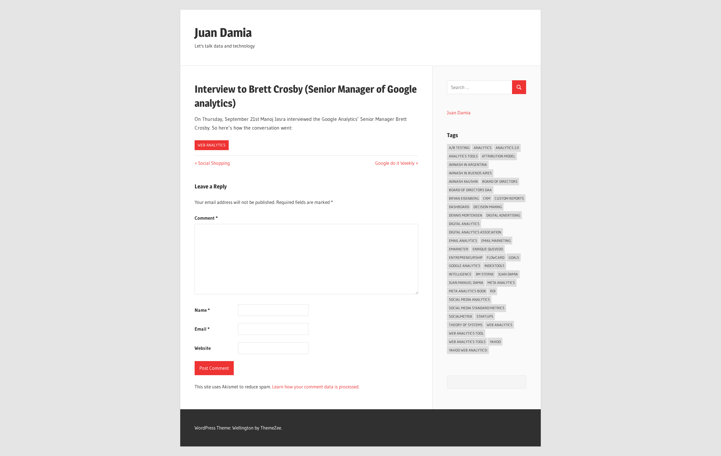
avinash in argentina (468, 164)
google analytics (464, 265)
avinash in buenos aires (470, 173)
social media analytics (469, 299)
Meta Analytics (501, 282)
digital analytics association (475, 232)
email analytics (463, 240)
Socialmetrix (460, 316)
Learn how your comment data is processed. (315, 387)
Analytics (482, 147)
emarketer (458, 249)
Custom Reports (509, 198)
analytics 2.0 (507, 147)
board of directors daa (470, 190)
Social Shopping (214, 163)
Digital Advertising (503, 215)
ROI (492, 291)
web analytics (499, 324)
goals (514, 257)
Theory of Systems (465, 324)
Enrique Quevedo (488, 249)
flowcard (495, 257)
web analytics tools (467, 341)
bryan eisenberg (464, 198)
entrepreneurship (465, 257)
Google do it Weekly (395, 163)
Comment (206, 218)
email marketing (496, 240)
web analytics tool (466, 333)
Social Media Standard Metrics (476, 308)
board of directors (499, 181)
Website (203, 348)
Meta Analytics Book (467, 291)
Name (202, 310)
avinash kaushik (463, 181)
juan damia (508, 274)
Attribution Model (498, 156)
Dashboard (459, 206)
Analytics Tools (463, 156)
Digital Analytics (464, 223)
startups (485, 316)
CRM (486, 198)
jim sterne (485, 274)
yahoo (495, 341)
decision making (487, 206)
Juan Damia (223, 32)
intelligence (460, 274)
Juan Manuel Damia (466, 282)
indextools (494, 265)
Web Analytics (212, 145)
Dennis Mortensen (465, 215)
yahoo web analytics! (468, 350)
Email (202, 329)
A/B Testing (459, 147)
